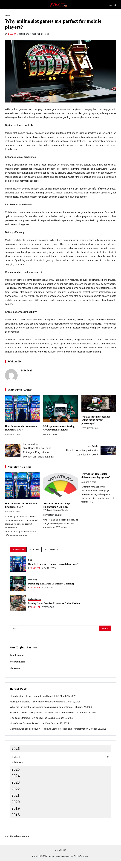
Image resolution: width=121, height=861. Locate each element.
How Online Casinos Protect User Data (30, 723)
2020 (16, 802)
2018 (16, 815)
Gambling (32, 579)
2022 (16, 789)
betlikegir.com (17, 661)
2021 (16, 795)
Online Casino (34, 599)
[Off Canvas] (6, 5)
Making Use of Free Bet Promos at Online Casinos (54, 603)
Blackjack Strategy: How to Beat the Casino (32, 717)
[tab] (18, 549)
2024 (16, 776)
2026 (16, 748)
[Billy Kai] (11, 375)
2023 (16, 782)
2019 (16, 808)
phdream (15, 668)
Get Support (60, 850)
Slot (7, 15)
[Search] (115, 5)
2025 (16, 769)
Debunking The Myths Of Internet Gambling (51, 583)
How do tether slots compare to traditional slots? (53, 564)
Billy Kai (12, 34)
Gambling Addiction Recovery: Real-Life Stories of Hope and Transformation (49, 728)
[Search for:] (53, 629)
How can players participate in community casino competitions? (42, 712)
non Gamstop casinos (17, 836)
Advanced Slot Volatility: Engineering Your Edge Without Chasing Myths (56, 507)
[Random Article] (110, 4)
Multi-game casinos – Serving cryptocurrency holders (37, 701)
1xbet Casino (17, 655)
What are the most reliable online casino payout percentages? (95, 420)
